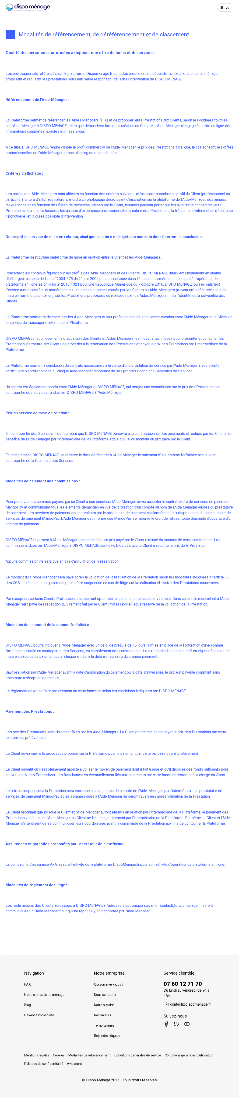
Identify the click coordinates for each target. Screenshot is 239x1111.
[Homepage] (28, 7)
